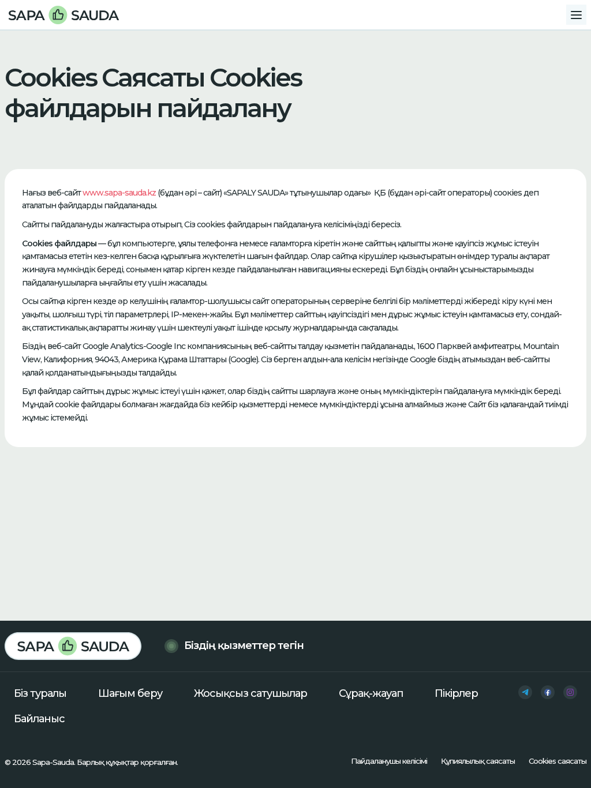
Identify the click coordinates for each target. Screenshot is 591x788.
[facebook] (548, 692)
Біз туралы (40, 693)
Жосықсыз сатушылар (250, 693)
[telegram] (525, 692)
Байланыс (39, 718)
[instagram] (570, 692)
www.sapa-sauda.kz (119, 192)
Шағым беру (130, 693)
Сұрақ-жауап (371, 693)
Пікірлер (456, 693)
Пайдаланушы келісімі (389, 761)
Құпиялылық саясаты (478, 761)
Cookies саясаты (557, 761)
